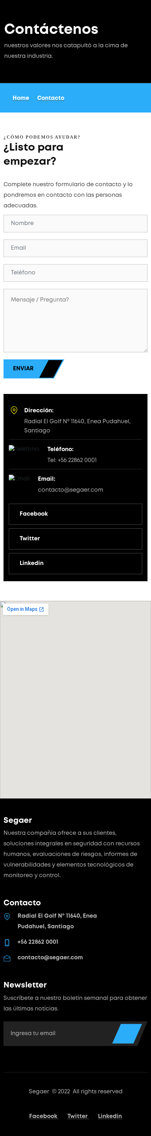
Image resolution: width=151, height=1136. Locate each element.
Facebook (44, 1116)
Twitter (78, 1116)
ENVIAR (23, 368)
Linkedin (110, 1116)
